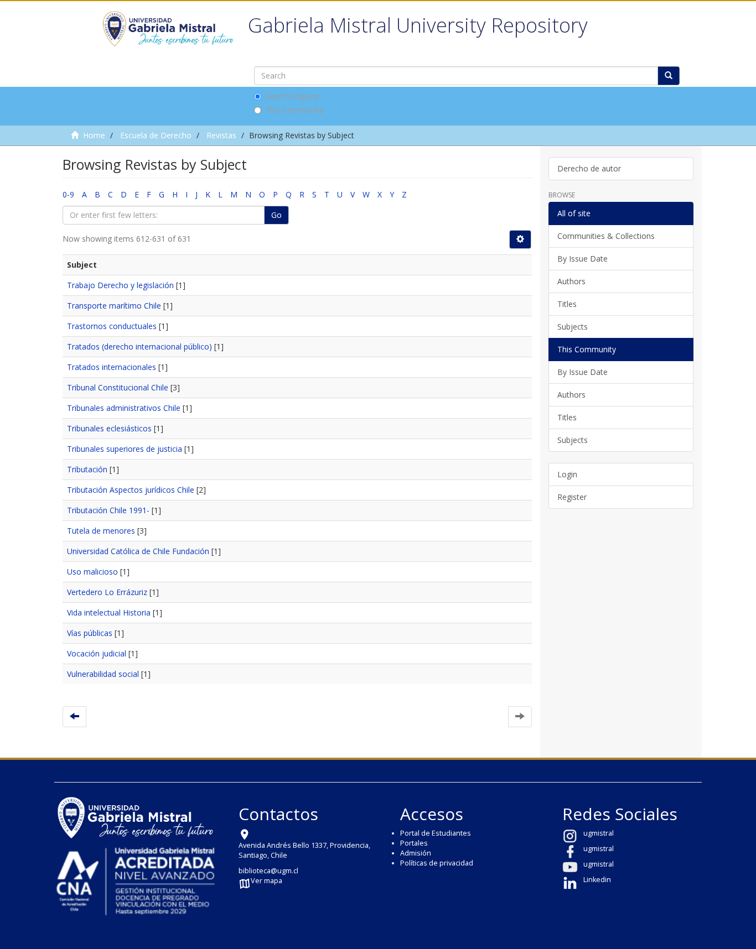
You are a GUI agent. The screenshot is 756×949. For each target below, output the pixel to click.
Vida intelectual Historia (109, 612)
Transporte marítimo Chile (114, 305)
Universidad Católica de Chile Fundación (138, 551)
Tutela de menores (101, 530)
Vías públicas (89, 633)
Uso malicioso (92, 571)
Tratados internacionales (111, 367)
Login (567, 474)
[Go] (668, 75)
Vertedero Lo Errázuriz (107, 592)
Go (276, 215)
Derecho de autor (589, 168)
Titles (567, 304)
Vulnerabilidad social (103, 674)
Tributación (87, 469)
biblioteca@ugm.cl (268, 870)
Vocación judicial (96, 653)
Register (572, 497)
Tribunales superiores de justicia (124, 449)
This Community (294, 110)
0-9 (68, 194)
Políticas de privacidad (436, 863)
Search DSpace (292, 96)
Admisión (415, 853)
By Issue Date (582, 258)
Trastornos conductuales (112, 326)
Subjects (572, 326)
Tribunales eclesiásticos (109, 428)
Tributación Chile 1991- (108, 510)
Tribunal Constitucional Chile (117, 387)
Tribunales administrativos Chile (123, 408)
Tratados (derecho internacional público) (139, 346)
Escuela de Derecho (155, 135)
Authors (571, 281)
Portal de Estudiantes (435, 833)
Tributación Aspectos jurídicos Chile (130, 489)
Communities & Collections (606, 236)
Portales (414, 843)
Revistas (221, 135)
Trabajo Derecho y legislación (120, 285)
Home (94, 135)
